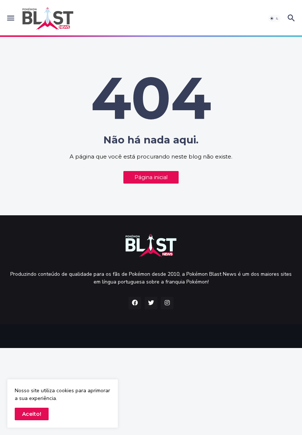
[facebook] (135, 303)
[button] (10, 18)
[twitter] (151, 303)
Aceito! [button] (31, 414)
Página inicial (151, 177)
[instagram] (167, 303)
